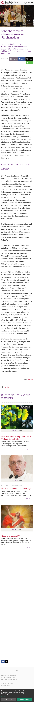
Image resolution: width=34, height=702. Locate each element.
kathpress (30, 379)
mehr (28, 449)
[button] (13, 59)
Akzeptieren (24, 699)
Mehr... (3, 696)
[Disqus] (17, 579)
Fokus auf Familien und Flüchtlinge (16, 488)
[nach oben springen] (17, 670)
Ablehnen (8, 699)
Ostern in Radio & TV (10, 536)
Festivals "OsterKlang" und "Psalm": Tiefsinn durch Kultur (16, 437)
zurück (7, 387)
